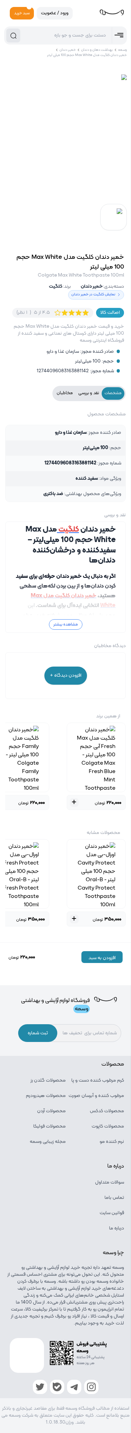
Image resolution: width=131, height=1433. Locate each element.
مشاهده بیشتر (65, 624)
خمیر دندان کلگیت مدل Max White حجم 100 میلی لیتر (87, 55)
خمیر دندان (67, 50)
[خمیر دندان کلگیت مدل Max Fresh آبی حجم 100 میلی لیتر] (96, 757)
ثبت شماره (38, 1033)
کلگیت (56, 286)
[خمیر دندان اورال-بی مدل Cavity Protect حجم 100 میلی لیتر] (96, 874)
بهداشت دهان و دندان (97, 50)
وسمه (122, 50)
